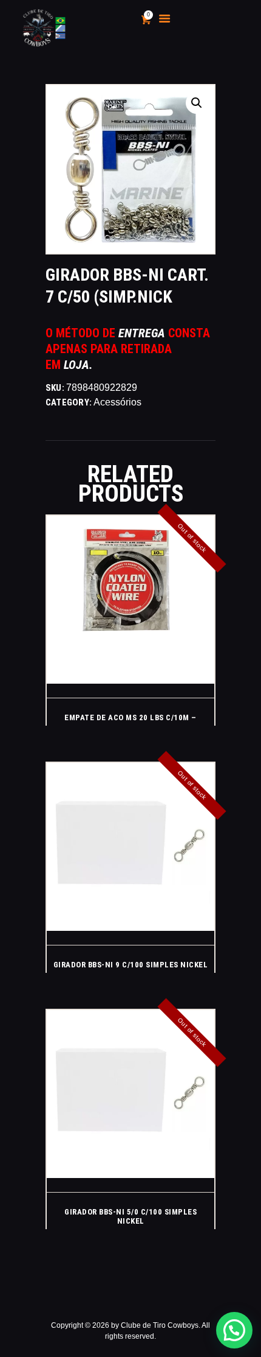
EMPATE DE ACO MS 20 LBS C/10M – (130, 717)
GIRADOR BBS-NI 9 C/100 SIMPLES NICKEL (130, 964)
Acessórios (117, 402)
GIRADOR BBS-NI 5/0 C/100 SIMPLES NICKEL (130, 1216)
